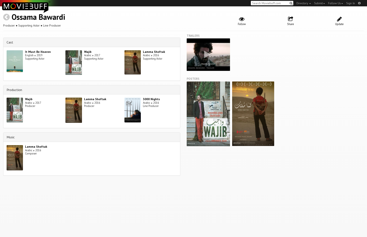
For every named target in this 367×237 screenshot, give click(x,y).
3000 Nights (151, 99)
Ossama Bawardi (38, 17)
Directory (302, 3)
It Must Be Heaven (38, 52)
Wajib (88, 52)
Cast (10, 42)
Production (14, 90)
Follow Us (334, 3)
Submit (318, 3)
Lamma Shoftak (154, 52)
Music (11, 137)
